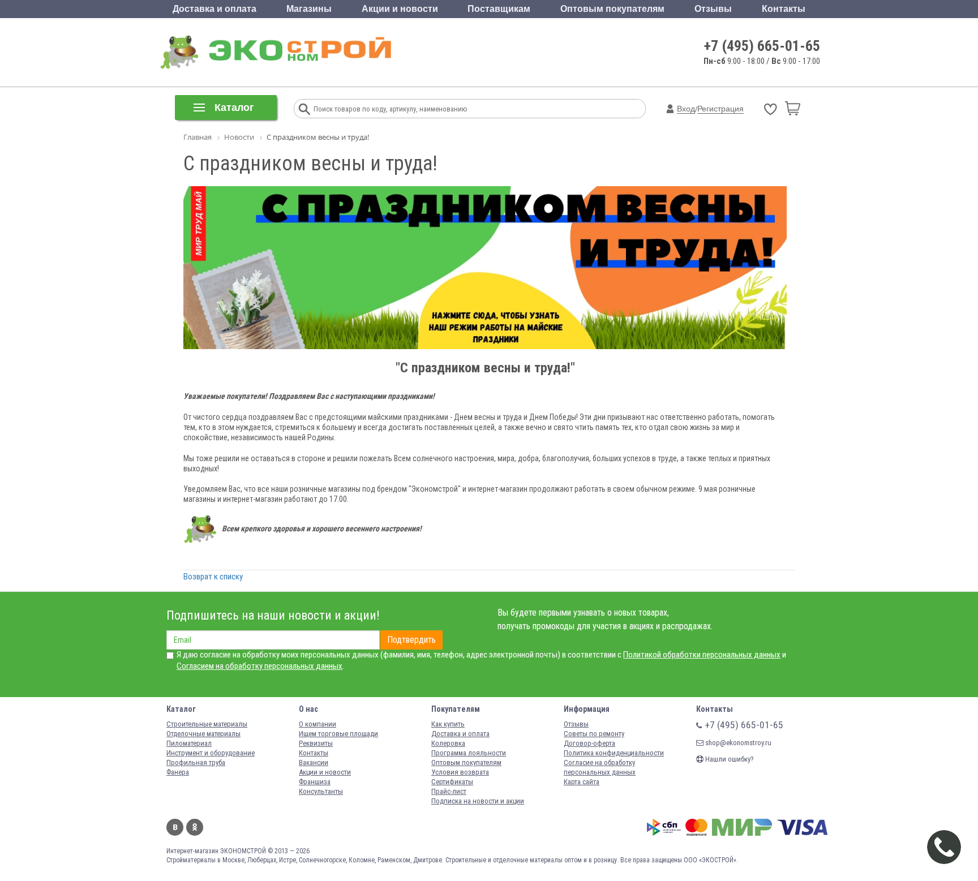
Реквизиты (316, 743)
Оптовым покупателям (612, 9)
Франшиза (315, 781)
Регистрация (720, 108)
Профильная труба (195, 762)
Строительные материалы (206, 724)
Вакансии (313, 762)
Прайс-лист (448, 791)
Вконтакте (174, 827)
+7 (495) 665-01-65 (762, 45)
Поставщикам (498, 9)
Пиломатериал (189, 743)
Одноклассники (194, 827)
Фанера (177, 772)
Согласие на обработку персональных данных (600, 767)
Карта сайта (581, 781)
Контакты (783, 9)
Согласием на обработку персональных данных (259, 666)
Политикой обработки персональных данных (701, 655)
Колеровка (448, 743)
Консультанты (321, 791)
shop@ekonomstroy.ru (737, 742)
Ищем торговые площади (338, 733)
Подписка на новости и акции (477, 801)
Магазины (309, 9)
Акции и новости (400, 9)
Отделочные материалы (203, 733)
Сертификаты (452, 781)
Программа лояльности (468, 753)
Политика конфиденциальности (614, 753)
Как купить (448, 724)
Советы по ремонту (594, 733)
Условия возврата (460, 772)
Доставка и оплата (214, 9)
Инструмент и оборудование (210, 753)
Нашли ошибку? (729, 759)
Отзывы (713, 9)
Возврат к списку (213, 576)
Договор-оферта (589, 743)
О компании (317, 724)
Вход (686, 108)
